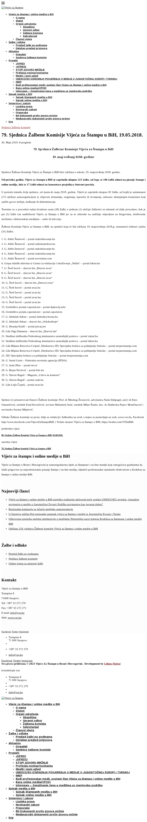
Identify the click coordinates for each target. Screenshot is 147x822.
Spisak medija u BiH (20, 94)
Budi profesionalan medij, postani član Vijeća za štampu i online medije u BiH (61, 85)
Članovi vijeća (24, 39)
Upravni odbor (31, 30)
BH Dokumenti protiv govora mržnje (36, 115)
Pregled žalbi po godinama (31, 45)
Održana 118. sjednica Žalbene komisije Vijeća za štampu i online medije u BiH (53, 528)
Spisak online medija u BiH (31, 100)
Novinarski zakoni (26, 109)
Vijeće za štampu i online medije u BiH (31, 14)
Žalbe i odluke (17, 42)
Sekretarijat (30, 36)
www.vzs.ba (15, 617)
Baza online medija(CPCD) (31, 88)
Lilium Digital (112, 663)
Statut (19, 20)
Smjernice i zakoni (20, 103)
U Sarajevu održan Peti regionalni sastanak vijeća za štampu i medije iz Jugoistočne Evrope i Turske (65, 514)
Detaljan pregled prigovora (31, 48)
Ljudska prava (24, 106)
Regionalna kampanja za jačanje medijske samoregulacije (41, 509)
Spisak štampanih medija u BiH (34, 97)
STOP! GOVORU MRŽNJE (30, 69)
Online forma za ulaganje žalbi (26, 563)
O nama (20, 17)
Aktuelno (14, 51)
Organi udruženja (26, 23)
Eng (11, 121)
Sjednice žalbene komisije (31, 57)
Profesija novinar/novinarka (32, 72)
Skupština (29, 27)
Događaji (21, 54)
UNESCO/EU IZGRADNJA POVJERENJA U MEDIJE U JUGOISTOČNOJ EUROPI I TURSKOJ (66, 79)
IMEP (19, 82)
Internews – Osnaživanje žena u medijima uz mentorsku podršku (54, 91)
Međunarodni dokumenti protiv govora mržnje (43, 118)
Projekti (13, 60)
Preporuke (22, 112)
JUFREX (20, 63)
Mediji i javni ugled (27, 75)
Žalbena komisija (33, 33)
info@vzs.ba (17, 612)
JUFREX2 (21, 66)
